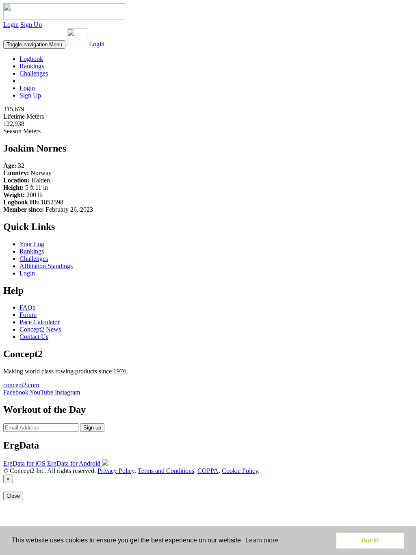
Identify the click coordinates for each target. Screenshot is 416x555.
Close (13, 496)
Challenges (34, 73)
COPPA (208, 470)
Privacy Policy (116, 470)
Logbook (31, 58)
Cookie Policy (240, 470)
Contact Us (34, 336)
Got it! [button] (370, 540)
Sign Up (31, 24)
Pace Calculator (40, 322)
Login (11, 24)
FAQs (27, 307)
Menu (34, 44)
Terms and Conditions (166, 470)
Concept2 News (40, 329)
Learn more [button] (261, 540)
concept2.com (21, 385)
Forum (28, 314)
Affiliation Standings (46, 265)
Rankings (32, 66)
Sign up (92, 428)
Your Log (32, 244)
